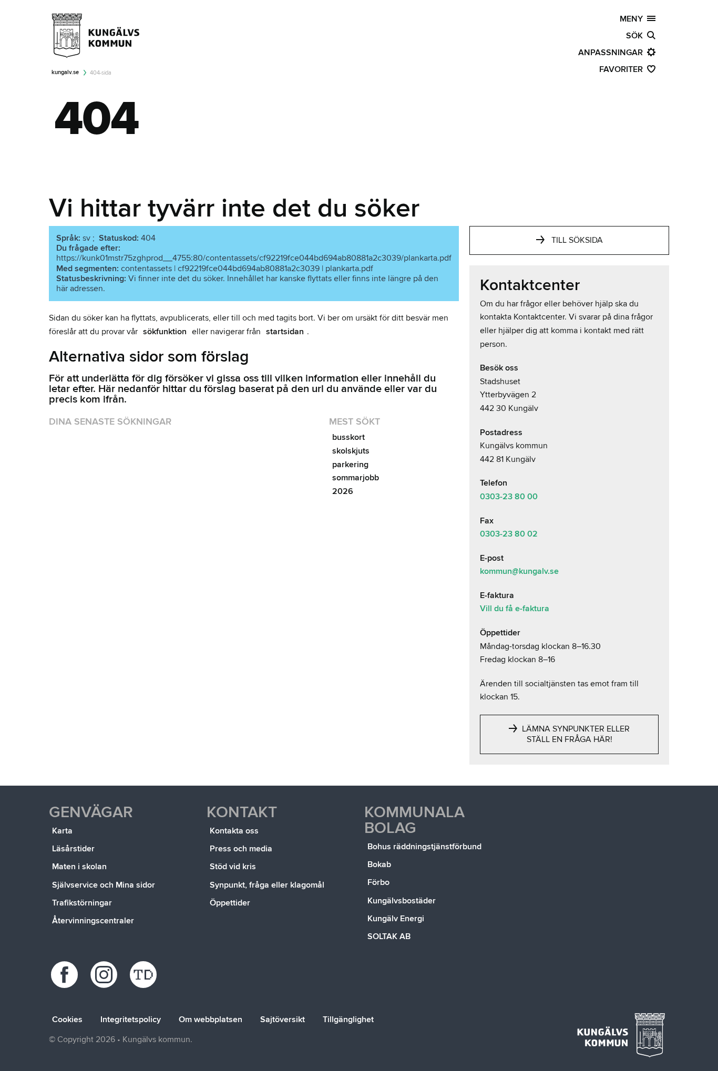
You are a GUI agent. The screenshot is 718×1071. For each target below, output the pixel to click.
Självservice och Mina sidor (103, 885)
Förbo (378, 882)
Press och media (241, 848)
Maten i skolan (79, 866)
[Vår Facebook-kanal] (66, 975)
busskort (348, 437)
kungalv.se (65, 72)
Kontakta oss (234, 831)
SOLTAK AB (389, 936)
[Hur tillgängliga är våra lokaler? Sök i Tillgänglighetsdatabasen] (145, 975)
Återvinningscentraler (93, 920)
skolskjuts (351, 451)
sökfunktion (165, 331)
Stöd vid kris (233, 866)
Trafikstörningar (82, 903)
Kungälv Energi (395, 918)
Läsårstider (73, 848)
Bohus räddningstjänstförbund (424, 846)
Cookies (67, 1019)
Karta (62, 831)
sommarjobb (355, 477)
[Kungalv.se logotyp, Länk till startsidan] (96, 36)
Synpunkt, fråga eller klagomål (267, 885)
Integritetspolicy (130, 1019)
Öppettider (230, 903)
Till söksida (577, 240)
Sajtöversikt (282, 1019)
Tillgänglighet (348, 1019)
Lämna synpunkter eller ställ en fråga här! (575, 734)
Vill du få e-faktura (514, 608)
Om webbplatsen (210, 1019)
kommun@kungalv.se (519, 571)
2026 (342, 491)
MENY (633, 19)
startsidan (285, 331)
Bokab (379, 864)
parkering (350, 464)
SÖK (636, 35)
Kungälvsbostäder (401, 900)
